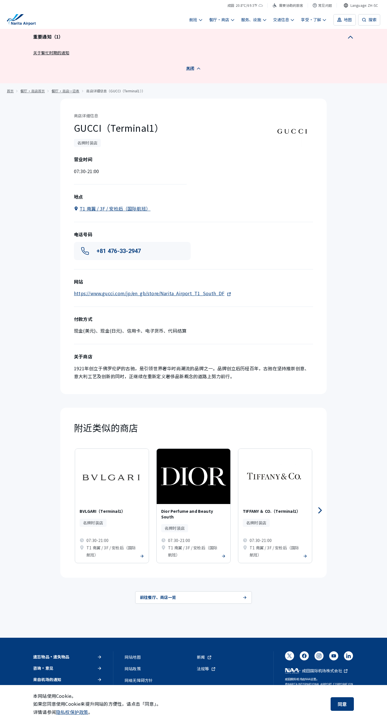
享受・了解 (311, 19)
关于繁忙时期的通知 (51, 53)
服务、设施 (251, 19)
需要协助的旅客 (291, 5)
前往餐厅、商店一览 (158, 597)
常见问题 (325, 5)
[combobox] (360, 5)
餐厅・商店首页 (32, 90)
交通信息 (281, 19)
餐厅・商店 (219, 19)
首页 (10, 90)
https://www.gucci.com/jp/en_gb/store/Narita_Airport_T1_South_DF (149, 293)
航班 (193, 19)
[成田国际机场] (21, 19)
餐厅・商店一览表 (65, 90)
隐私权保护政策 (72, 712)
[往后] (319, 510)
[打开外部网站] (289, 657)
